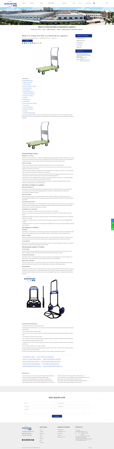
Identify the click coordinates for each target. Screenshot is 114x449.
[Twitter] (27, 440)
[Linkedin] (25, 440)
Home (41, 429)
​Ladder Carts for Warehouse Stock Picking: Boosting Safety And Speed (37, 380)
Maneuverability (26, 99)
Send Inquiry (57, 416)
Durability (25, 97)
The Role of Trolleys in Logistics (29, 86)
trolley (32, 116)
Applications (42, 433)
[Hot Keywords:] (107, 3)
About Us (41, 438)
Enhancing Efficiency (27, 88)
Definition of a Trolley (27, 82)
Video (41, 435)
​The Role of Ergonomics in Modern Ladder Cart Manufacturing (70, 375)
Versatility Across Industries (29, 93)
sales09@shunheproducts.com (81, 431)
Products (41, 431)
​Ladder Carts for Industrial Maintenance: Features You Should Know (36, 379)
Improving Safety (26, 89)
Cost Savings (26, 105)
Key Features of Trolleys (28, 95)
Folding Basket (79, 42)
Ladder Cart (78, 47)
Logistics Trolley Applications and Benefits (52, 359)
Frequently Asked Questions (29, 112)
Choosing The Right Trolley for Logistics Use (52, 366)
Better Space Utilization (28, 109)
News (41, 440)
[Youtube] (29, 440)
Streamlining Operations (28, 91)
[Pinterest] (33, 440)
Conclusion (25, 110)
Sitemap (90, 447)
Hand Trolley (79, 44)
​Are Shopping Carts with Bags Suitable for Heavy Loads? (69, 382)
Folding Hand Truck (80, 38)
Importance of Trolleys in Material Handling (32, 359)
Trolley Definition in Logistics (29, 356)
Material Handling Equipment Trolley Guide (32, 366)
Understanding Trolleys (28, 80)
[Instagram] (31, 440)
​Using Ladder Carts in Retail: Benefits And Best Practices (69, 379)
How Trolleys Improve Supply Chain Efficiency (51, 361)
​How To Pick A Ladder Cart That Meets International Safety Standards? (72, 380)
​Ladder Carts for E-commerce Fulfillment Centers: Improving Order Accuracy (73, 377)
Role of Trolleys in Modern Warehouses (50, 363)
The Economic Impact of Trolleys (30, 103)
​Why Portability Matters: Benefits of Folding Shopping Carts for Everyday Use (38, 382)
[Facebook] (23, 440)
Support (41, 437)
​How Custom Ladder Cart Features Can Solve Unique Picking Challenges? (38, 375)
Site (56, 38)
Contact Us (42, 442)
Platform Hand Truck (80, 40)
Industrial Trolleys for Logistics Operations (31, 363)
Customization (26, 101)
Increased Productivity (28, 107)
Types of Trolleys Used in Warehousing (45, 356)
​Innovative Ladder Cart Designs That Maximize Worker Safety (35, 377)
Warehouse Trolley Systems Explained (31, 361)
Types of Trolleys (26, 84)
